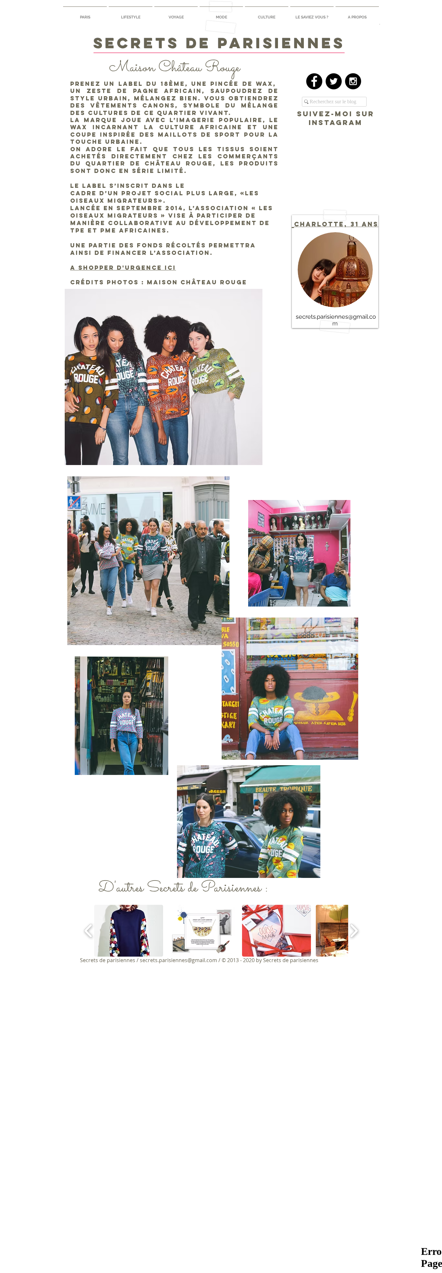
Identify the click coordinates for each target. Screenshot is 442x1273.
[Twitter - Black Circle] (334, 81)
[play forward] (354, 930)
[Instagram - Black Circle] (353, 81)
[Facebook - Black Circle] (314, 81)
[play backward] (88, 930)
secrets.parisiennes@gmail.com (178, 960)
